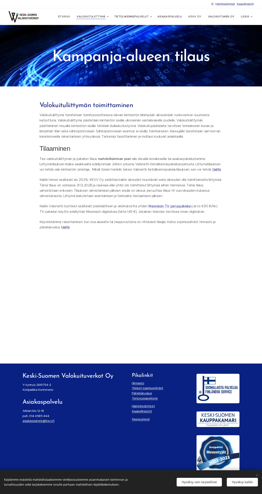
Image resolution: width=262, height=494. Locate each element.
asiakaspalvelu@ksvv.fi (38, 421)
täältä (216, 169)
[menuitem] (65, 16)
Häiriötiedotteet (225, 4)
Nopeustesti (141, 419)
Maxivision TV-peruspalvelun (170, 206)
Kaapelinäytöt (245, 4)
